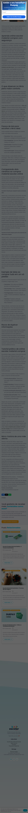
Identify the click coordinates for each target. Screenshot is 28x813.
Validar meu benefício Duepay (14, 16)
